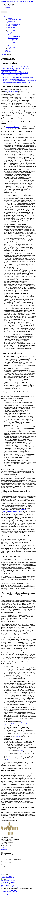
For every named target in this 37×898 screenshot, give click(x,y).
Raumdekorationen (13, 39)
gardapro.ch (13, 890)
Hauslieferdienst (12, 33)
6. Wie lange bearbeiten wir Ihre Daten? (11, 74)
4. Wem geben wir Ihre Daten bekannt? (11, 71)
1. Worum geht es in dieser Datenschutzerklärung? (14, 67)
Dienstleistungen (8, 32)
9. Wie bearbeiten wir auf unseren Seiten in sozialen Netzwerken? (18, 80)
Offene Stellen (11, 47)
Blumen (6, 16)
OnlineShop (11, 44)
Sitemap (15, 891)
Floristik (10, 18)
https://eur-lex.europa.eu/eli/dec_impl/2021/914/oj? (14, 510)
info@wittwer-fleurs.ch (10, 6)
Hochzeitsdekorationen (14, 24)
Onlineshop (4, 849)
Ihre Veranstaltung (12, 25)
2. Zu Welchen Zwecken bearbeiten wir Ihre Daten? (15, 68)
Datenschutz (3, 891)
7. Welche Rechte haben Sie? (9, 76)
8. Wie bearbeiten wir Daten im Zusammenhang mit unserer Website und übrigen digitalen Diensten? (17, 78)
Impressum (17, 736)
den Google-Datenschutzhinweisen (14, 751)
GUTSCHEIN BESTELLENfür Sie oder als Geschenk (9, 881)
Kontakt (10, 48)
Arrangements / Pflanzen (14, 19)
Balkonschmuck (12, 30)
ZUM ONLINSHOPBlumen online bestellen (7, 876)
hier (7, 759)
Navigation (4, 12)
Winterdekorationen (13, 28)
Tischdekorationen (13, 38)
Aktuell (6, 50)
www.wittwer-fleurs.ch (12, 127)
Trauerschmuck (12, 27)
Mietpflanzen (11, 21)
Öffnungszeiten (8, 7)
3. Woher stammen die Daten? (9, 70)
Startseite (6, 15)
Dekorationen (8, 22)
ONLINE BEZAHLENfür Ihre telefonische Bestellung (9, 886)
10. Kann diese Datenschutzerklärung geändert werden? (16, 82)
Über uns (6, 45)
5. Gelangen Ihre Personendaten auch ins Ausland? (14, 73)
